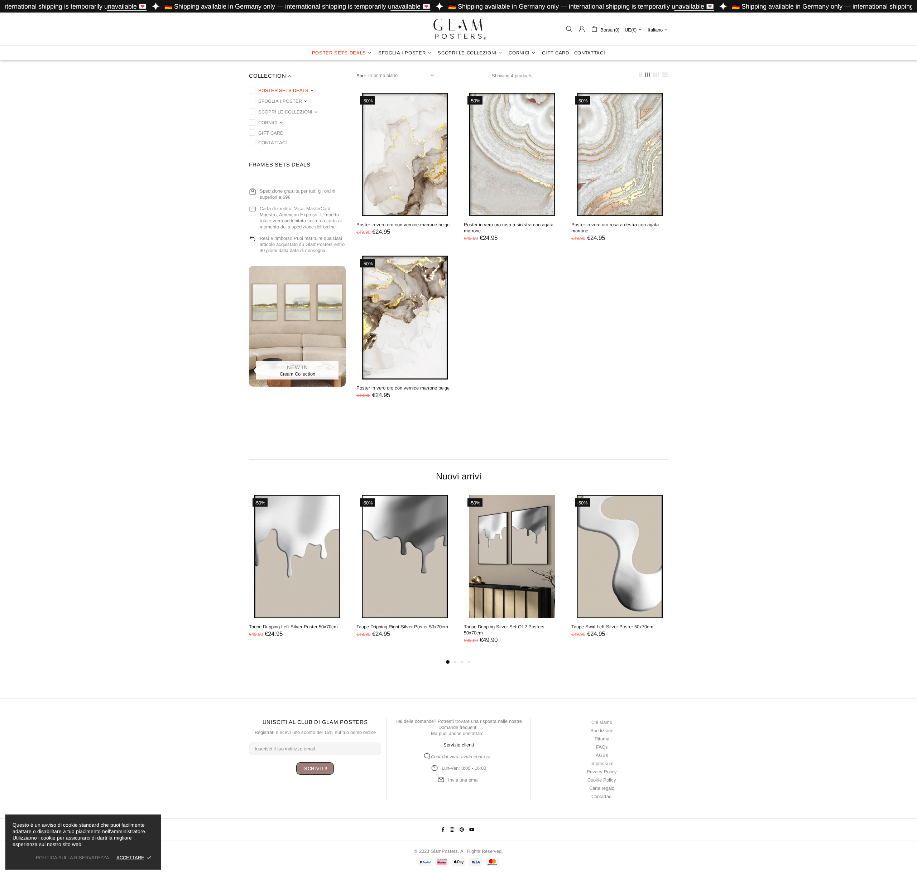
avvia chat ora (475, 756)
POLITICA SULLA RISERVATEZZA (72, 857)
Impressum (602, 763)
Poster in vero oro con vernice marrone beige (403, 224)
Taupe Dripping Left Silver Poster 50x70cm (293, 626)
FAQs (602, 747)
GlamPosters (458, 29)
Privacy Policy (602, 771)
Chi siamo (601, 722)
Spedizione (601, 730)
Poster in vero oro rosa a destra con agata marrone (615, 227)
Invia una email (464, 780)
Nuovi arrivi (458, 476)
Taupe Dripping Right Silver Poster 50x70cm (402, 626)
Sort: (361, 75)
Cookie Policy (601, 780)
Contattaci (602, 796)
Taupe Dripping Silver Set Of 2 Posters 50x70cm (504, 629)
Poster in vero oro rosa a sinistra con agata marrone (508, 227)
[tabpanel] (297, 573)
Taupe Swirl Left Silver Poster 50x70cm (612, 626)
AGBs (602, 755)
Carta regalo (601, 788)
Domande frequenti (457, 727)
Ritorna (602, 738)
